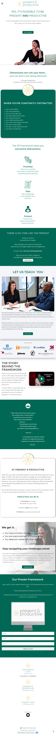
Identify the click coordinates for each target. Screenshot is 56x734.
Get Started (28, 32)
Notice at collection (21, 732)
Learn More (28, 567)
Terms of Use (32, 730)
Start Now (28, 260)
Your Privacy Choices (30, 732)
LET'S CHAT (28, 333)
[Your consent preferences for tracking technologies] (53, 731)
